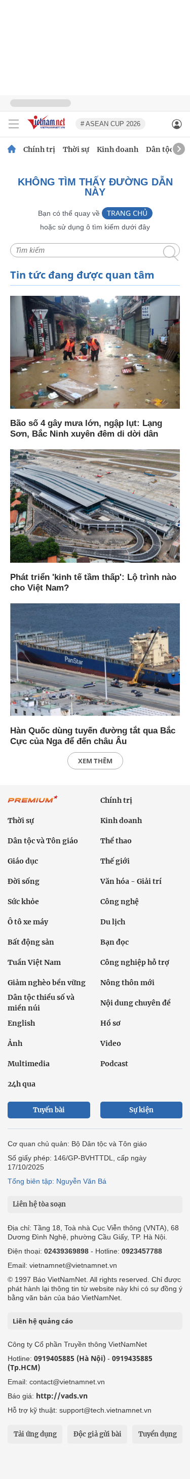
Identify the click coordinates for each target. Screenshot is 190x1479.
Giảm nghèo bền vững (47, 982)
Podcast (114, 1063)
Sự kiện (141, 1110)
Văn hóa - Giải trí (131, 881)
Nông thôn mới (127, 982)
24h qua (21, 1083)
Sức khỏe (23, 901)
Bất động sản (31, 942)
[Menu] (14, 124)
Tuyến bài (49, 1110)
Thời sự (76, 149)
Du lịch (112, 921)
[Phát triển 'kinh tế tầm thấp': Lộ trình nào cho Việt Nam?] (95, 506)
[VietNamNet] (12, 149)
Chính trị (39, 149)
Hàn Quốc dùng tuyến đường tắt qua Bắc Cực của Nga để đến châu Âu (92, 736)
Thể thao (116, 840)
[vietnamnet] (47, 130)
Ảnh (15, 1043)
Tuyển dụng (157, 1434)
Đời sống (24, 881)
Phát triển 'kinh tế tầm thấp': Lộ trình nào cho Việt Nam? (93, 582)
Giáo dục (23, 861)
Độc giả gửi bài (97, 1434)
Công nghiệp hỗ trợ (134, 962)
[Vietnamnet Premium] (33, 804)
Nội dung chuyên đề (135, 1002)
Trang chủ (127, 213)
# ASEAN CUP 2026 (110, 124)
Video (110, 1043)
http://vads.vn (62, 1395)
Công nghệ (119, 901)
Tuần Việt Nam (34, 962)
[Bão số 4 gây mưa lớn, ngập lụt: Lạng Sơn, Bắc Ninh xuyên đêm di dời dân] (95, 353)
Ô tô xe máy (28, 921)
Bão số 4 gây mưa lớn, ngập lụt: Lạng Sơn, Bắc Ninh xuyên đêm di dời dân (86, 428)
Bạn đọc (114, 942)
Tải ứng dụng (35, 1434)
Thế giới (115, 861)
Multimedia (29, 1063)
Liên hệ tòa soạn (39, 1204)
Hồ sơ (110, 1023)
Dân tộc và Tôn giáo (43, 840)
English (21, 1023)
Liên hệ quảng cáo (43, 1321)
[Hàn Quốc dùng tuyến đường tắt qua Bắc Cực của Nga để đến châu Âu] (95, 660)
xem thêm (95, 760)
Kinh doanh (117, 149)
